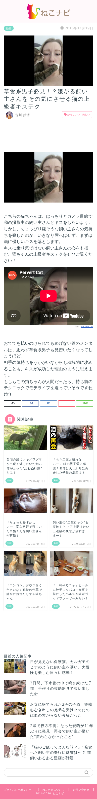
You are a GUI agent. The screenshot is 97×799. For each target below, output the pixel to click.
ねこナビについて (53, 789)
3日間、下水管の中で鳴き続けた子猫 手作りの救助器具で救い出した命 (61, 688)
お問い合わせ (81, 789)
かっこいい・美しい (78, 114)
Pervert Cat (87, 326)
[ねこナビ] (48, 17)
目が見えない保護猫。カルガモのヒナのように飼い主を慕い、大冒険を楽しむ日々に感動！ (60, 667)
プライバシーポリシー (17, 789)
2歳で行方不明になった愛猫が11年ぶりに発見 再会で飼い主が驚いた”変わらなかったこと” (61, 731)
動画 (8, 28)
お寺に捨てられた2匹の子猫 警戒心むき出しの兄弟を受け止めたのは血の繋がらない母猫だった (61, 710)
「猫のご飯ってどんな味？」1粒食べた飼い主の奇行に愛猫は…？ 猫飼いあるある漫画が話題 (61, 752)
